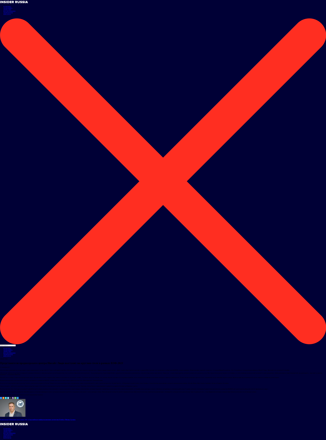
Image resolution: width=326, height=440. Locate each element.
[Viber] (13, 398)
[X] (11, 398)
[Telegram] (8, 398)
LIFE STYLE (7, 14)
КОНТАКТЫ (7, 438)
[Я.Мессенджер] (6, 398)
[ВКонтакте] (1, 398)
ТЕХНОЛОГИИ (8, 12)
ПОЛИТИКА (7, 6)
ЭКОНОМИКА (7, 8)
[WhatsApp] (15, 398)
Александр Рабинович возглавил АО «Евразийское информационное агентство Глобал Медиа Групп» (38, 419)
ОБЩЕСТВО (7, 9)
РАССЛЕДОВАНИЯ (9, 11)
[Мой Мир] (18, 398)
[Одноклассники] (3, 398)
